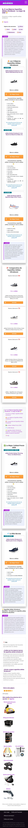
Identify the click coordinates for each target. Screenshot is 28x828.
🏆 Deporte (5, 22)
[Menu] (26, 2)
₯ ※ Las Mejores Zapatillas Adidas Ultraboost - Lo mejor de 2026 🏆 (13, 410)
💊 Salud (14, 29)
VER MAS (14, 302)
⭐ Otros (7, 29)
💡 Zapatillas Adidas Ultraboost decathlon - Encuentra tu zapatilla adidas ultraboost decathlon (14, 432)
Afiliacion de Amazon (9, 815)
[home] (8, 2)
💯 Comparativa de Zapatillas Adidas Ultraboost (15, 422)
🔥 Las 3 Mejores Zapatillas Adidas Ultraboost (14, 418)
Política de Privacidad (16, 812)
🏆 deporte (10, 699)
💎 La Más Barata (10, 428)
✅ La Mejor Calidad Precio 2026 (13, 425)
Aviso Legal (6, 812)
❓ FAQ (7, 435)
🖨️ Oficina (20, 26)
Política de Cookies (8, 819)
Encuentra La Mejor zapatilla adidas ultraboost (14, 414)
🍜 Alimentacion (11, 32)
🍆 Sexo (21, 29)
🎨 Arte (19, 32)
